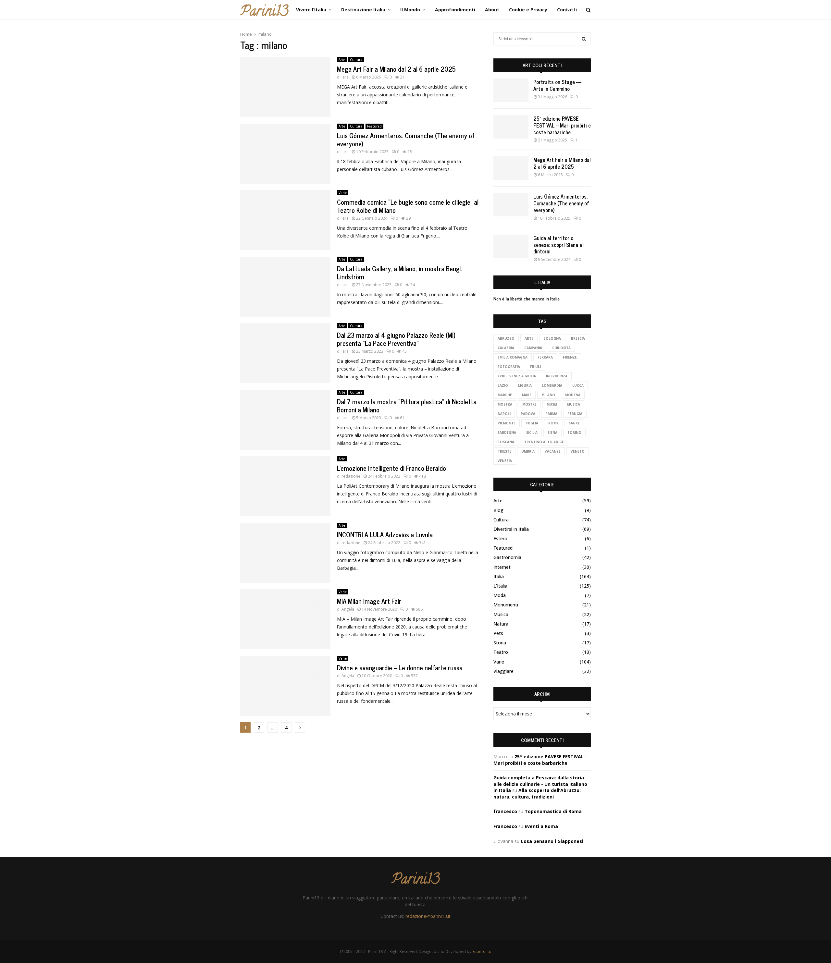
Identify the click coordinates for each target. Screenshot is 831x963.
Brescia (578, 338)
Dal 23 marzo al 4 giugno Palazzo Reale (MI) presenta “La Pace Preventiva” (396, 339)
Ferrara (545, 357)
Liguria (525, 385)
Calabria (506, 348)
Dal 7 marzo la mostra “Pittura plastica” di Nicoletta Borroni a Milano (407, 405)
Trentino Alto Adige (544, 442)
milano (548, 395)
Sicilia (532, 432)
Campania (533, 348)
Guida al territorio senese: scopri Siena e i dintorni (559, 245)
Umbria (528, 451)
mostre (529, 404)
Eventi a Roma (541, 826)
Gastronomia (507, 557)
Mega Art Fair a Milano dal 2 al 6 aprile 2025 (396, 69)
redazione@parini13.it (428, 916)
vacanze (553, 451)
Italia (498, 576)
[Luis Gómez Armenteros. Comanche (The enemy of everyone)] (510, 204)
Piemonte (506, 423)
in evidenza (556, 376)
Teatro (500, 652)
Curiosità (561, 348)
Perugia (574, 413)
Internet (502, 567)
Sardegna (507, 432)
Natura (500, 624)
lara (345, 77)
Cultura (356, 59)
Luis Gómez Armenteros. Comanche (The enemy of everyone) (406, 139)
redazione (350, 476)
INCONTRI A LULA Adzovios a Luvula (385, 534)
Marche (505, 395)
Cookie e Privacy (528, 9)
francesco (505, 811)
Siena (552, 432)
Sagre (574, 423)
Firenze (570, 357)
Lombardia (552, 385)
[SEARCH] (584, 38)
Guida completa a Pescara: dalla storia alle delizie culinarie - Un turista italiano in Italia (540, 783)
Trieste (504, 451)
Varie (343, 192)
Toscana (506, 442)
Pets (498, 633)
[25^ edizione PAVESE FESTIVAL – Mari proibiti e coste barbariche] (510, 127)
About (492, 9)
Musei (552, 404)
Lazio (503, 385)
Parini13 (264, 12)
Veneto (578, 451)
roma (553, 423)
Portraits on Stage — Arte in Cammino (557, 85)
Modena (572, 395)
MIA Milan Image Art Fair (369, 601)
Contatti (567, 9)
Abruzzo (506, 338)
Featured (374, 126)
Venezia (505, 460)
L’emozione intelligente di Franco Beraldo (391, 468)
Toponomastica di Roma (553, 811)
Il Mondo (410, 9)
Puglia (532, 423)
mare (526, 395)
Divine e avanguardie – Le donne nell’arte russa (400, 667)
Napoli (504, 413)
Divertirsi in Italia (511, 529)
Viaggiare (503, 671)
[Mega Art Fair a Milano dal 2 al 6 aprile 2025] (510, 168)
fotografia (509, 366)
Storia (499, 643)
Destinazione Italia (363, 9)
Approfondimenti (455, 9)
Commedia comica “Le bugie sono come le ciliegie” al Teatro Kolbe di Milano (407, 206)
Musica (500, 614)
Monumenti (505, 605)
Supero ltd (481, 951)
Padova (528, 413)
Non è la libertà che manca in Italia (526, 298)
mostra (505, 404)
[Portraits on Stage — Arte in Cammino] (510, 90)
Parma (551, 413)
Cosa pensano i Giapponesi (552, 841)
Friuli (535, 366)
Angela (347, 609)
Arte (342, 59)
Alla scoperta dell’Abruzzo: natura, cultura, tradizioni (537, 793)
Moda (499, 595)
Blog (498, 510)
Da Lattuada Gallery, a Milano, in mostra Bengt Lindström (399, 272)
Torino (574, 432)
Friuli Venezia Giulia (517, 376)
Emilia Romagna (512, 357)
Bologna (552, 338)
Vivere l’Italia (311, 9)
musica (573, 404)
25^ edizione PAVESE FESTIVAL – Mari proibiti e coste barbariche (562, 125)
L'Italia (500, 586)
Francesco (505, 826)
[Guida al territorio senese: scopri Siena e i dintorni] (510, 246)
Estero (500, 538)
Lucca (578, 385)
